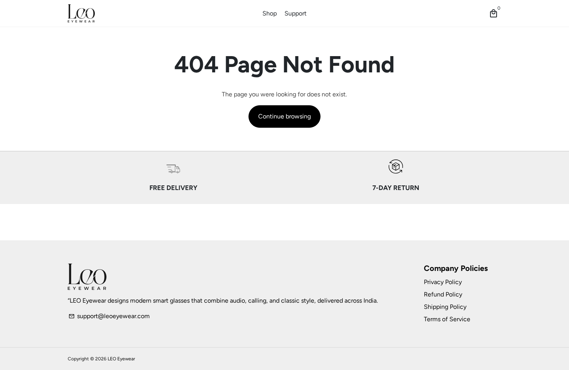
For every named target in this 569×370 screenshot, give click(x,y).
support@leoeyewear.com (109, 316)
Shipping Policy (445, 306)
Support (295, 13)
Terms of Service (447, 319)
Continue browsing (284, 116)
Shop (269, 13)
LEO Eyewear (121, 358)
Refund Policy (443, 294)
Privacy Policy (443, 282)
